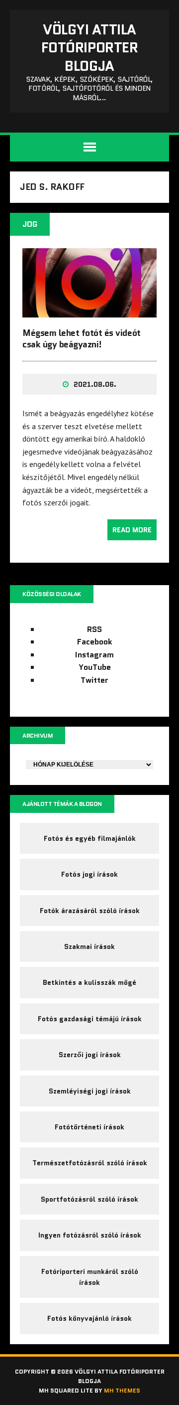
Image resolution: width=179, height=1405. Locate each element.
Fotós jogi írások (89, 874)
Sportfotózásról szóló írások (89, 1199)
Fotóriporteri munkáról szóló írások (89, 1276)
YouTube (95, 667)
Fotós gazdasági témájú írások (90, 1019)
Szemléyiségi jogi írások (90, 1091)
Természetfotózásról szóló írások (89, 1163)
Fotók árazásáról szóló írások (90, 911)
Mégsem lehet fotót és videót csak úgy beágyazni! (81, 338)
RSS (94, 629)
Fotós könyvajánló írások (89, 1318)
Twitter (94, 680)
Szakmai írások (89, 946)
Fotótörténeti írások (89, 1127)
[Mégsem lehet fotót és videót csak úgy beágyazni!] (89, 310)
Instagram (94, 654)
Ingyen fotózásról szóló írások (89, 1235)
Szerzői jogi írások (90, 1055)
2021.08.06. (95, 384)
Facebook (94, 641)
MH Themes (122, 1390)
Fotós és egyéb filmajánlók (90, 838)
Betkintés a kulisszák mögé (89, 982)
